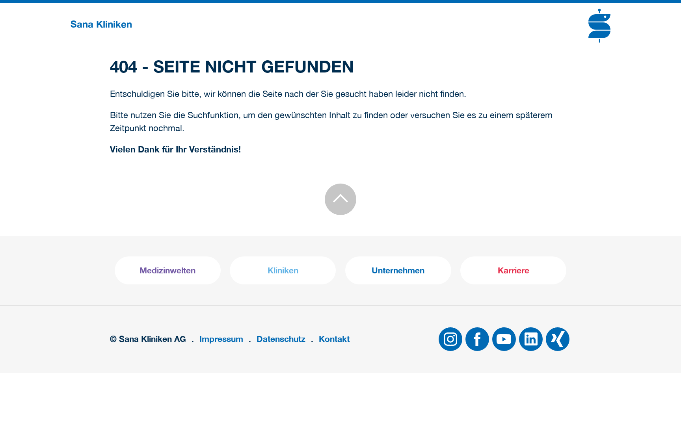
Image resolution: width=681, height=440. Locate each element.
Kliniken (283, 270)
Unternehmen (398, 270)
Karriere (513, 270)
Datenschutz (281, 339)
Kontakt (334, 339)
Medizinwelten (167, 270)
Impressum (221, 339)
